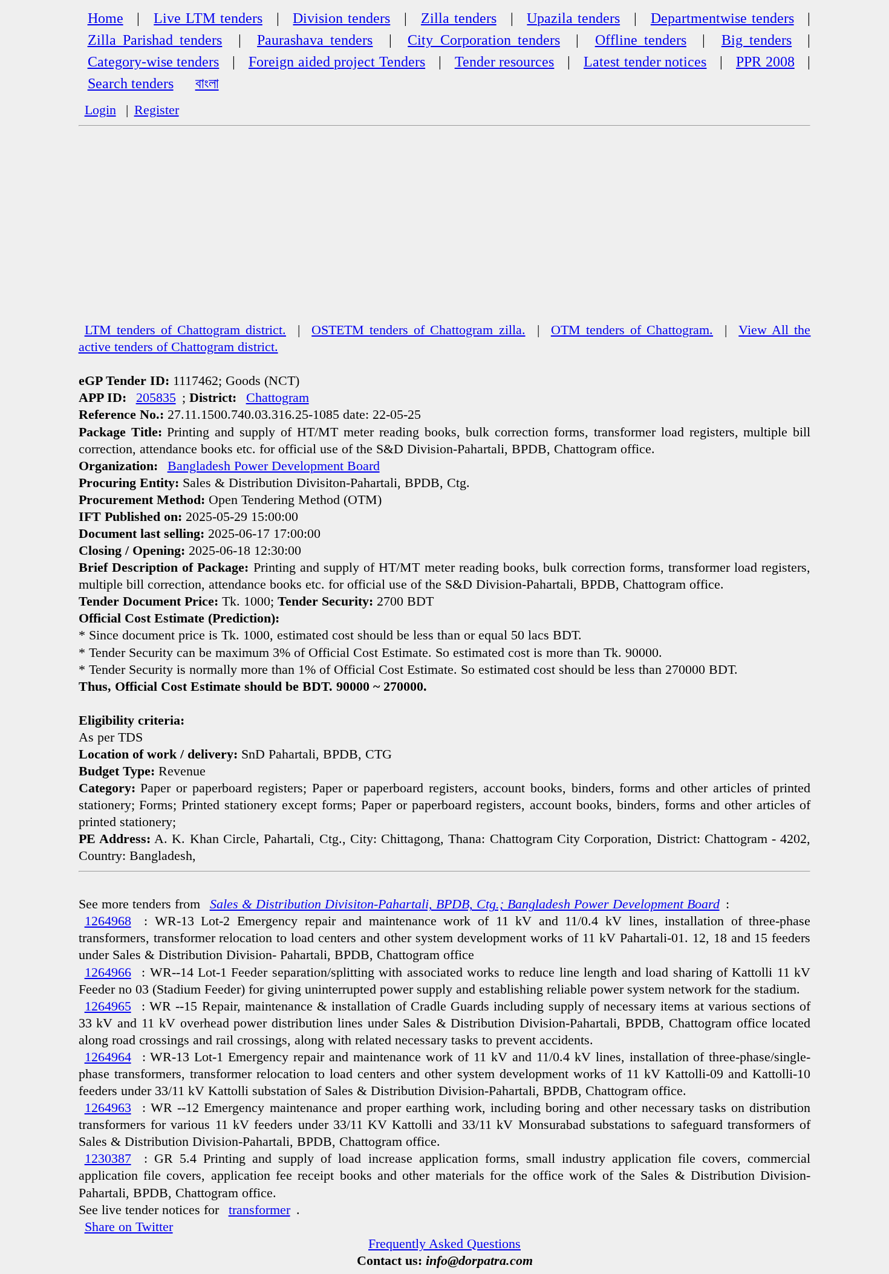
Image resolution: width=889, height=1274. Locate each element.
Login (100, 110)
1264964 (108, 1057)
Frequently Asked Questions (444, 1244)
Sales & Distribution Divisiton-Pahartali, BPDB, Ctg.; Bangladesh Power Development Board (465, 904)
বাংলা (207, 83)
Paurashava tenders (315, 40)
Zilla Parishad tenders (155, 40)
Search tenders (131, 83)
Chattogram (277, 397)
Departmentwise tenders (722, 18)
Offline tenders (640, 40)
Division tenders (341, 18)
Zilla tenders (459, 18)
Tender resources (505, 62)
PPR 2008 (765, 62)
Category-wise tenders (154, 62)
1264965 (108, 1006)
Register (156, 110)
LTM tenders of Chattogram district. (185, 330)
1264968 (108, 921)
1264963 (108, 1108)
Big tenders (756, 40)
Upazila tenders (573, 18)
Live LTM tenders (208, 18)
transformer (259, 1210)
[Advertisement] (444, 230)
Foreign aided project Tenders (337, 62)
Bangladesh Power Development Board (274, 466)
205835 (156, 397)
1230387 (108, 1158)
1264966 (108, 972)
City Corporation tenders (484, 40)
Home (105, 18)
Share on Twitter (129, 1227)
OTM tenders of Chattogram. (632, 330)
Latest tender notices (645, 62)
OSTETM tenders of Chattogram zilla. (418, 330)
